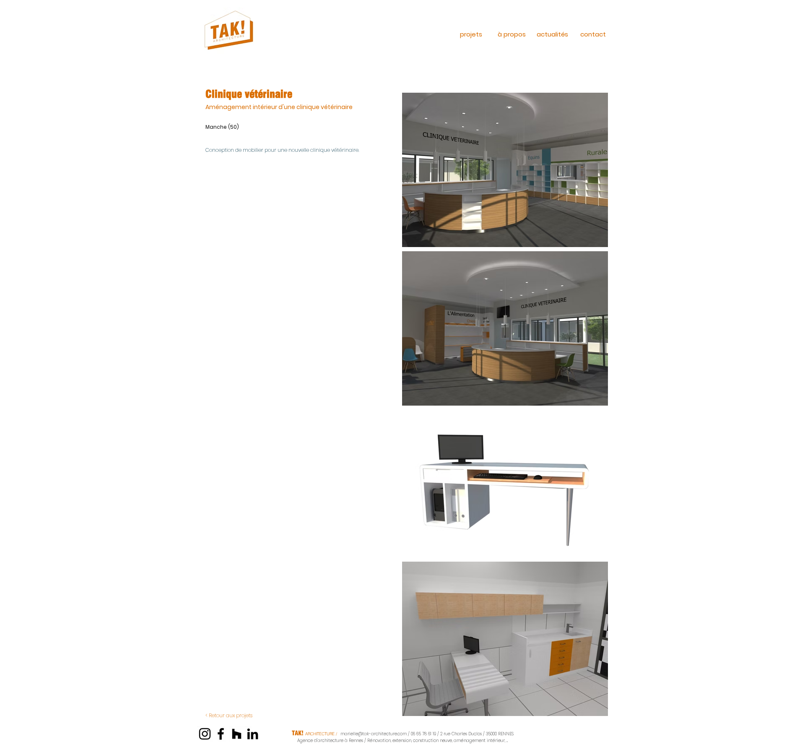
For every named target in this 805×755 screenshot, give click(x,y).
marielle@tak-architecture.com (373, 734)
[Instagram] (205, 734)
